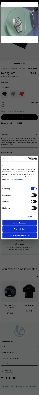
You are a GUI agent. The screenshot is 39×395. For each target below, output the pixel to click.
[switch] (34, 195)
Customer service (7, 341)
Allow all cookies (19, 223)
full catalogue (12, 68)
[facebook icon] (11, 379)
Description (5, 82)
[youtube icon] (3, 379)
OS (3, 106)
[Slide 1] (17, 63)
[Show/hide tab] (37, 134)
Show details (19, 179)
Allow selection (19, 229)
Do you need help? (11, 123)
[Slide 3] (24, 63)
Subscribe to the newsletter (12, 359)
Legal (3, 347)
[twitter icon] (7, 379)
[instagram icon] (15, 379)
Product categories (7, 352)
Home (3, 68)
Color (2, 87)
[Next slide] (38, 38)
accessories (32, 68)
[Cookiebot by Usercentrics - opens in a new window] (28, 158)
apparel (22, 68)
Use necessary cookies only (19, 235)
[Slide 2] (21, 63)
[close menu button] (36, 4)
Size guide (34, 102)
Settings (30, 216)
